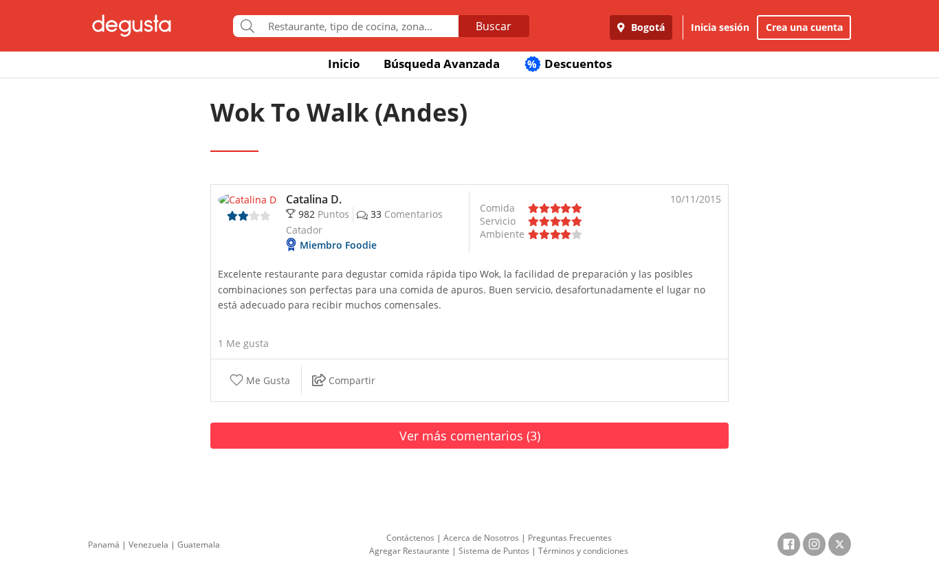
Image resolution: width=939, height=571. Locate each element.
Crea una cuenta (804, 27)
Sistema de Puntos (494, 551)
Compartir (350, 380)
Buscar (493, 26)
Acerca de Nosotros (481, 538)
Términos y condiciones (583, 551)
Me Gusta (266, 380)
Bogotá (646, 27)
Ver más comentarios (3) (469, 435)
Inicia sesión (720, 27)
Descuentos (569, 63)
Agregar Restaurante (409, 551)
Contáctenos (410, 538)
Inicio (344, 63)
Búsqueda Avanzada (442, 63)
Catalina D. (314, 199)
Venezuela (148, 544)
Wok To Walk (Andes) (338, 112)
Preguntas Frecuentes (570, 538)
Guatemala (198, 544)
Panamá (104, 544)
